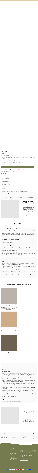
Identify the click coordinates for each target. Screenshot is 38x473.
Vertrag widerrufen (13, 461)
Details (2, 186)
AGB (11, 456)
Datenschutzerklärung (14, 458)
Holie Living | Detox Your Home (17, 467)
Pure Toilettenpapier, (28, 420)
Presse (11, 449)
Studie (25, 207)
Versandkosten (7, 155)
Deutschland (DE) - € (18, 464)
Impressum (12, 452)
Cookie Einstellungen (13, 459)
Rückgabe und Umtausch (18, 401)
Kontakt (11, 450)
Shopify (26, 467)
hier (33, 366)
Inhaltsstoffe (12, 448)
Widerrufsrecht (12, 457)
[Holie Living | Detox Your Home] (15, 3)
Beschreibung (3, 173)
